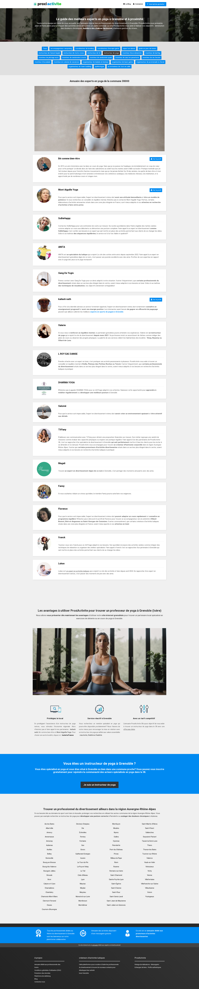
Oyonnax (116, 841)
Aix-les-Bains (49, 824)
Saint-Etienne (116, 888)
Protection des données (42, 973)
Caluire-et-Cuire (49, 884)
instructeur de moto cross (74, 53)
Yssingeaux (149, 896)
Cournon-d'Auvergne (49, 909)
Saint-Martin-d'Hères (149, 824)
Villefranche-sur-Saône (149, 884)
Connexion (139, 4)
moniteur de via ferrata (151, 57)
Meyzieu (83, 892)
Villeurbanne (149, 888)
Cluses (49, 905)
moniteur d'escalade (42, 62)
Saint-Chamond (116, 875)
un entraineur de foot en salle (119, 66)
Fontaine (83, 841)
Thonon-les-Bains (149, 849)
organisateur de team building (80, 66)
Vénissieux (150, 867)
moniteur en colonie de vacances (66, 62)
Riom (116, 862)
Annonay (49, 841)
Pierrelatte (116, 845)
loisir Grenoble (84, 973)
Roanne (116, 867)
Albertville (49, 828)
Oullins (116, 837)
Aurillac (49, 849)
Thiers (149, 845)
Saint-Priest (149, 828)
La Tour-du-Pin (82, 862)
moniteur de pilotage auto (49, 57)
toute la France (67, 735)
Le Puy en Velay (83, 867)
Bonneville (49, 858)
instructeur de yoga (111, 53)
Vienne (149, 875)
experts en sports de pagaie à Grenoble (106, 312)
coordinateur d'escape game (108, 48)
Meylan (82, 888)
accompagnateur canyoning (61, 48)
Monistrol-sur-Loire (83, 896)
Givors (82, 849)
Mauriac (83, 884)
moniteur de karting (152, 53)
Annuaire (37, 964)
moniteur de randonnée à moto (74, 57)
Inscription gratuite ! (156, 4)
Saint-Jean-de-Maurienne (116, 901)
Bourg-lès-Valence (49, 867)
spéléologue (99, 66)
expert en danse (129, 48)
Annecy (49, 832)
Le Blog (128, 4)
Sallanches (150, 832)
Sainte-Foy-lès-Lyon (116, 879)
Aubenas (49, 845)
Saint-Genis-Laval (116, 896)
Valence (150, 858)
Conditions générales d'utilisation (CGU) (47, 970)
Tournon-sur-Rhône (149, 854)
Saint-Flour (116, 892)
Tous (45, 48)
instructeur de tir (94, 53)
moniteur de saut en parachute (127, 57)
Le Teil (82, 871)
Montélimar (83, 905)
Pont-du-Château (116, 849)
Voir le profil (156, 159)
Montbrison (83, 901)
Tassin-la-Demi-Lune (149, 841)
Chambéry (49, 892)
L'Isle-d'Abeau (83, 875)
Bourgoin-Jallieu (49, 871)
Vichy (150, 871)
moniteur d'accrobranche (132, 53)
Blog (36, 979)
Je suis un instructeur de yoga (99, 784)
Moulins (116, 828)
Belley (49, 854)
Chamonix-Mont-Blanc (49, 896)
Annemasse (49, 837)
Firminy (82, 837)
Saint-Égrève (116, 884)
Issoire (82, 858)
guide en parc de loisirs (147, 48)
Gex (82, 845)
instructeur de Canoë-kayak (49, 53)
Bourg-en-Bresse (49, 862)
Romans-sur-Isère (116, 871)
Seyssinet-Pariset (149, 837)
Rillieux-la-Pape (116, 858)
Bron (49, 879)
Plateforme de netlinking (42, 976)
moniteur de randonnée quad (101, 57)
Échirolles (82, 832)
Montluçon (116, 824)
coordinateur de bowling (84, 48)
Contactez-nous (39, 982)
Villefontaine (149, 879)
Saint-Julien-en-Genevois (116, 905)
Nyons (116, 832)
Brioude (49, 875)
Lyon (83, 879)
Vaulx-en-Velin (149, 862)
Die (83, 828)
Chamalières (49, 888)
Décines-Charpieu (82, 824)
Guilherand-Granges (83, 854)
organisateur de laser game (122, 62)
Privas (116, 854)
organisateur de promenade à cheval (150, 62)
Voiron (149, 892)
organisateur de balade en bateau (95, 62)
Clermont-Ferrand (49, 901)
